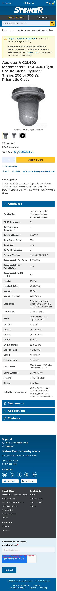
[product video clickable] (22, 135)
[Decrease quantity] (4, 160)
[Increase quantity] (14, 160)
